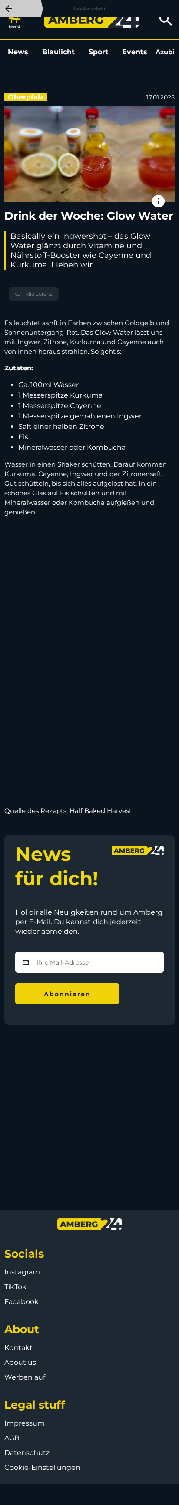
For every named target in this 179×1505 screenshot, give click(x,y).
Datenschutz (27, 1453)
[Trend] (16, 19)
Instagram (22, 1272)
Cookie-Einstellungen (42, 1467)
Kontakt (18, 1348)
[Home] (91, 19)
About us (20, 1362)
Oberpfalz (26, 97)
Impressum (24, 1423)
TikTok (15, 1287)
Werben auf (24, 1377)
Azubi (165, 52)
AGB (12, 1438)
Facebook (21, 1302)
